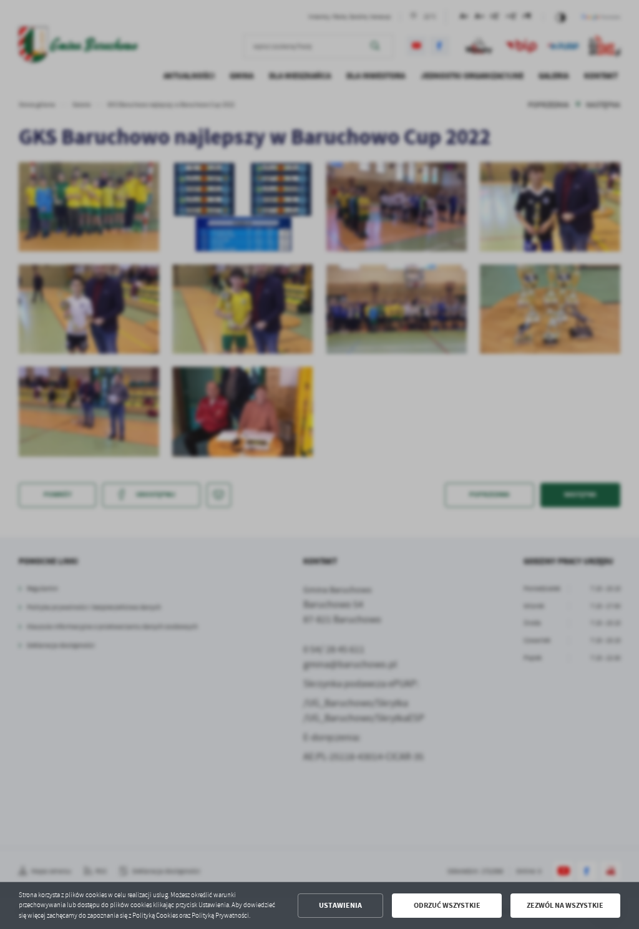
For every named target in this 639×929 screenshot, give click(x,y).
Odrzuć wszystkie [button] (447, 905)
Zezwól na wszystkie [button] (565, 905)
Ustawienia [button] (340, 905)
